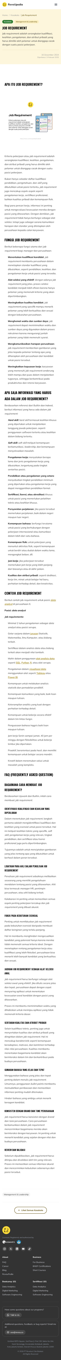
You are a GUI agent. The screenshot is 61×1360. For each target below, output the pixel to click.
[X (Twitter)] (11, 1249)
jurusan (34, 633)
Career (5, 1266)
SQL (18, 662)
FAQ (4, 1262)
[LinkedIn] (17, 1249)
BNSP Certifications (42, 1266)
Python (25, 662)
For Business (39, 1262)
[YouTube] (23, 1249)
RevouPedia (7, 1274)
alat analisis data (45, 658)
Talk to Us (14, 1315)
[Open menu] (56, 4)
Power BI (13, 677)
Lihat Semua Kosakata (32, 1210)
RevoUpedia (15, 4)
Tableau (40, 673)
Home (5, 15)
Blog (4, 1270)
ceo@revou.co (16, 1332)
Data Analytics (8, 1286)
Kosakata (15, 15)
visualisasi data (37, 669)
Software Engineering (12, 1294)
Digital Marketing (10, 1290)
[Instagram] (4, 1249)
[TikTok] (29, 1249)
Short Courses (39, 1270)
